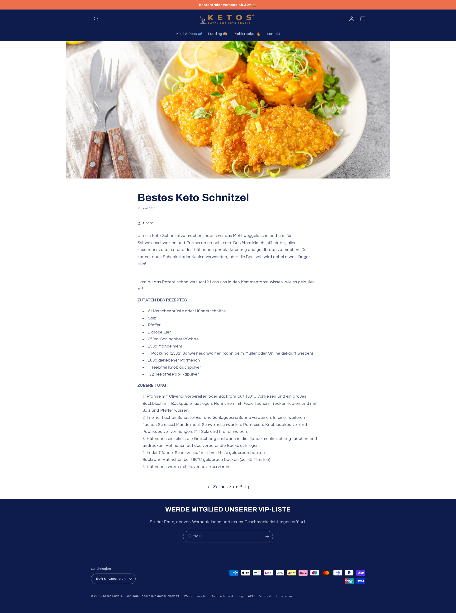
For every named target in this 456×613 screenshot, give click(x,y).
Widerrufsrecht (195, 596)
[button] (96, 18)
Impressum (284, 596)
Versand (265, 596)
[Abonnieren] (267, 536)
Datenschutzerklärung (227, 596)
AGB (251, 596)
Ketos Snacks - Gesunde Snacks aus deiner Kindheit (141, 596)
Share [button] (148, 223)
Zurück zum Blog (231, 487)
